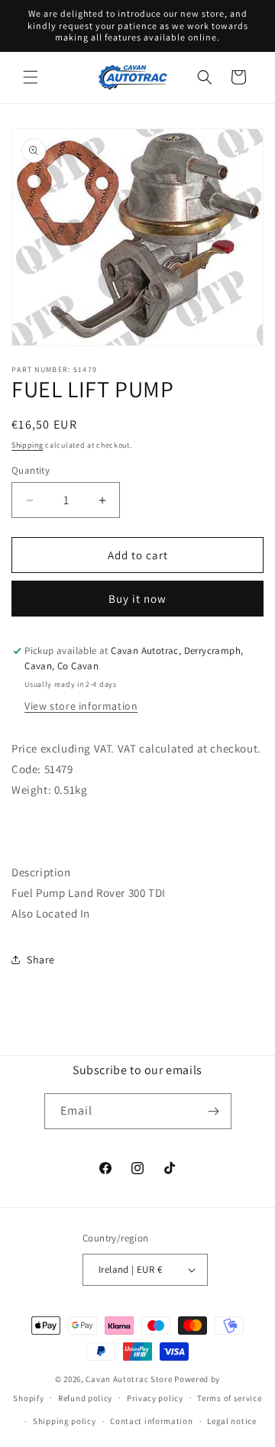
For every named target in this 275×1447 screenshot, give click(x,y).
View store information (81, 706)
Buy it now (137, 598)
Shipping (27, 445)
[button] (30, 77)
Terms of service (229, 1398)
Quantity (30, 470)
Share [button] (41, 959)
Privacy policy (155, 1398)
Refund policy (85, 1398)
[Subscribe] (214, 1111)
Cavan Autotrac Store (130, 1379)
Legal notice (231, 1421)
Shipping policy (64, 1421)
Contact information (151, 1421)
